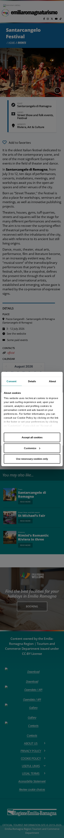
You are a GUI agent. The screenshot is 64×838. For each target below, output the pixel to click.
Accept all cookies (32, 437)
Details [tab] (32, 381)
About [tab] (52, 381)
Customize (30, 448)
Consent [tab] (11, 381)
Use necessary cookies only (32, 458)
